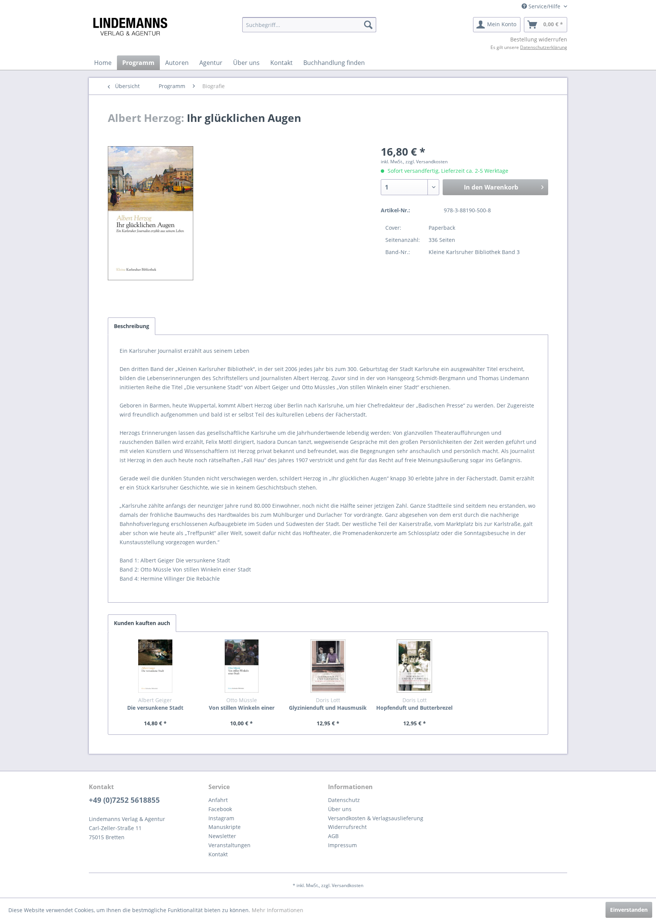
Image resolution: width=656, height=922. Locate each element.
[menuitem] (309, 24)
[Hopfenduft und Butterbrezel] (414, 666)
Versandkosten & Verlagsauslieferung (375, 818)
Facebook (220, 809)
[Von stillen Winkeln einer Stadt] (241, 666)
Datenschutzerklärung (543, 47)
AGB (333, 836)
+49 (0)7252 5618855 (124, 800)
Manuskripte (224, 826)
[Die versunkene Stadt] (155, 666)
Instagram (221, 818)
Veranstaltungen (229, 845)
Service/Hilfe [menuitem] (544, 6)
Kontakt (218, 854)
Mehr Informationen (277, 910)
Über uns (340, 809)
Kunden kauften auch (142, 623)
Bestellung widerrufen (538, 39)
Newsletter (222, 836)
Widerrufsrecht (347, 826)
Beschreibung (131, 326)
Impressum (342, 845)
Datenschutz (344, 800)
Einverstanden (629, 909)
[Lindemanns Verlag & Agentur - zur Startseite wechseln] (130, 26)
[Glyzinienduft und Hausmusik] (328, 666)
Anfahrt (218, 800)
